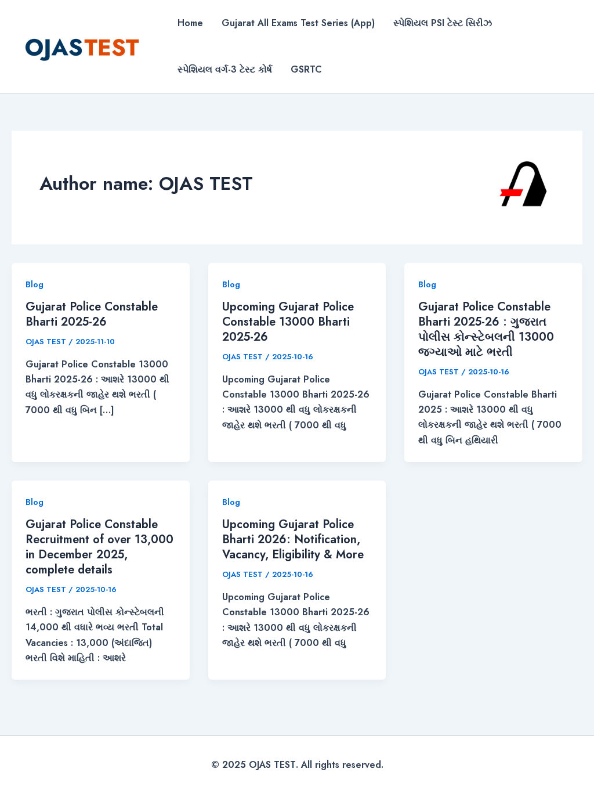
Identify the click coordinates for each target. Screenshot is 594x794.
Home (190, 23)
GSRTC (306, 69)
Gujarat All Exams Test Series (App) (298, 23)
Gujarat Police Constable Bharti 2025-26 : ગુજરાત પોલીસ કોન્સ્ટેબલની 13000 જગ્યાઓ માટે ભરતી (486, 329)
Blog (35, 284)
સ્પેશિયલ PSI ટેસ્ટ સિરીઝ (442, 23)
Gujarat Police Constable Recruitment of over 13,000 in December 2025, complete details (99, 547)
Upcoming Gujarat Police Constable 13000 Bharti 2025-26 (288, 321)
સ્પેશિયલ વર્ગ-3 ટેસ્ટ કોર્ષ (225, 69)
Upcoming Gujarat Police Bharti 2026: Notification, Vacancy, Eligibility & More (293, 539)
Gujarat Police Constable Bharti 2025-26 (92, 314)
